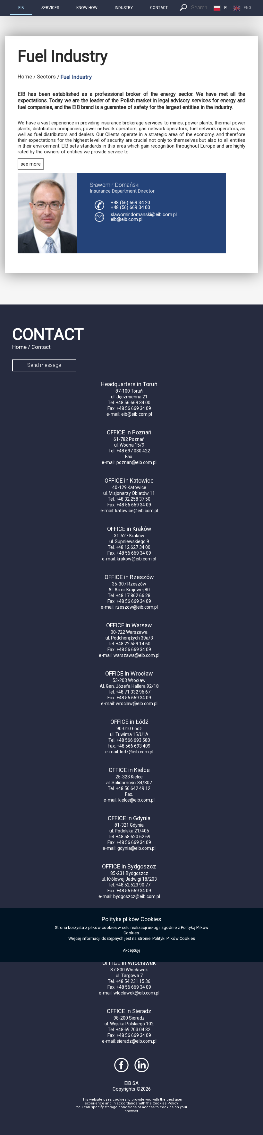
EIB (21, 7)
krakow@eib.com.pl (136, 558)
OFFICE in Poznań (129, 432)
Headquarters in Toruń (129, 384)
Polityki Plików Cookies (173, 938)
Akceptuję (131, 950)
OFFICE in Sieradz (129, 1011)
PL (226, 7)
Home (25, 77)
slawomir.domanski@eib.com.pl (144, 214)
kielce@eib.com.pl (136, 800)
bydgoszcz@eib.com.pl (136, 896)
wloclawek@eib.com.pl (136, 992)
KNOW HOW (87, 7)
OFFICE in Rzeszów (129, 577)
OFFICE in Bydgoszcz (129, 866)
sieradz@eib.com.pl (137, 1041)
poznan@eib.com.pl (136, 462)
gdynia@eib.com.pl (136, 848)
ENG (247, 7)
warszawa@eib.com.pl (136, 655)
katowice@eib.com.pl (136, 510)
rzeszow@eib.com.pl (136, 607)
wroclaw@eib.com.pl (136, 703)
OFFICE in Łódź (129, 721)
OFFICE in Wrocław (129, 673)
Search (199, 8)
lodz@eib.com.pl (136, 751)
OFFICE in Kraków (129, 528)
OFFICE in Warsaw (129, 625)
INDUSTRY (124, 7)
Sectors (46, 77)
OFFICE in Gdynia (129, 818)
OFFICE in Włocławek (129, 962)
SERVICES (50, 7)
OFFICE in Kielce (129, 770)
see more (31, 164)
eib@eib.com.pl (126, 219)
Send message (44, 365)
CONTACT (159, 7)
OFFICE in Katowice (129, 480)
